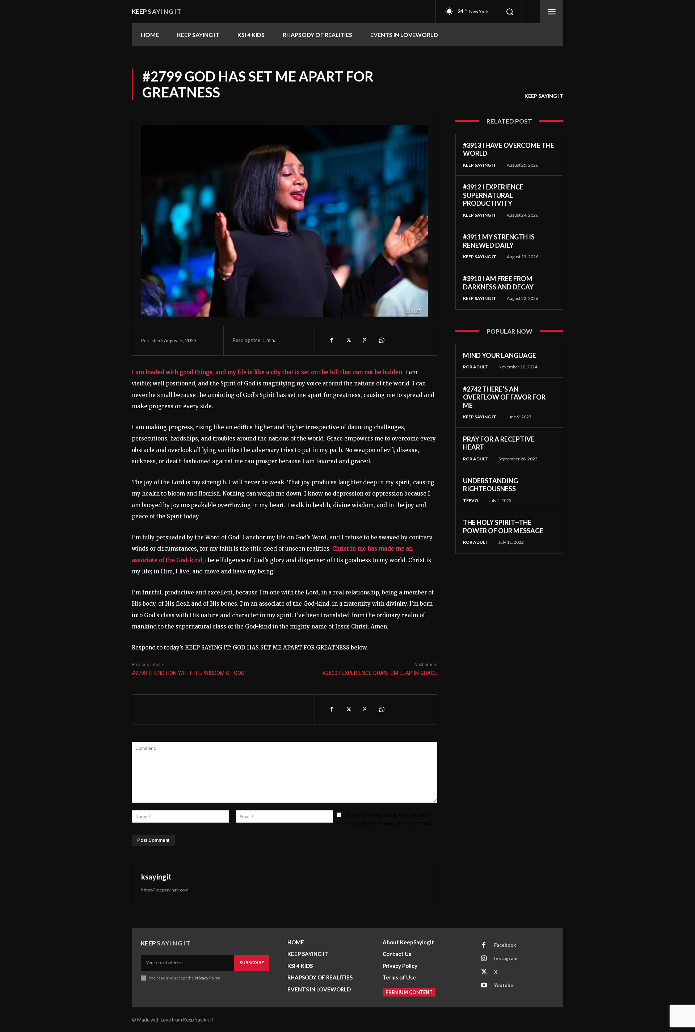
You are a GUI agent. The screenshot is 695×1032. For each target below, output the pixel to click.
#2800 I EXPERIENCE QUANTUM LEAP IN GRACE (379, 673)
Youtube (503, 985)
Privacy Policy (207, 977)
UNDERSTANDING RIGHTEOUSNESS (490, 485)
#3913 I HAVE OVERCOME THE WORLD (508, 149)
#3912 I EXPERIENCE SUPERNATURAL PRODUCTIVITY (493, 195)
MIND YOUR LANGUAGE (499, 355)
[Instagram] (483, 958)
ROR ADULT (475, 366)
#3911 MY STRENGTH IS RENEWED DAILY (499, 241)
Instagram (505, 958)
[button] (509, 11)
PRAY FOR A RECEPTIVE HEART (499, 443)
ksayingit (156, 876)
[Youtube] (483, 985)
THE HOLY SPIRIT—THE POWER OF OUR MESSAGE (503, 526)
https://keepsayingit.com (165, 890)
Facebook (505, 945)
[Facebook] (331, 340)
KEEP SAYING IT (544, 96)
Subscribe (252, 962)
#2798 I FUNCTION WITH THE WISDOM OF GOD (188, 673)
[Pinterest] (364, 340)
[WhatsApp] (381, 340)
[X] (348, 340)
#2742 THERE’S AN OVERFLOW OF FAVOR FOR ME (504, 397)
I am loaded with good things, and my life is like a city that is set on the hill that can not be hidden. (268, 372)
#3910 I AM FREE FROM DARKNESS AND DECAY (498, 283)
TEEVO (470, 500)
